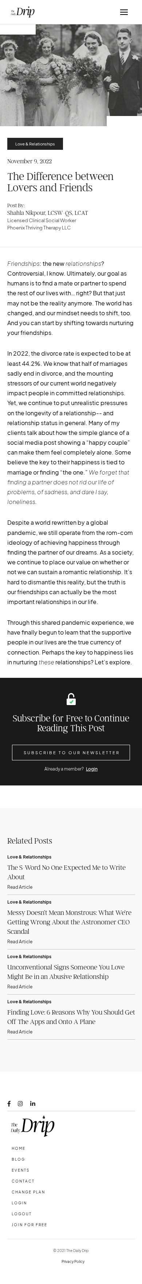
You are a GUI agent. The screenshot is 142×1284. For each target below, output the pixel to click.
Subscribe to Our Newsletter (72, 752)
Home (18, 1148)
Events (20, 1170)
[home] (21, 12)
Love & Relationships (35, 143)
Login (92, 769)
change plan (28, 1192)
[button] (124, 12)
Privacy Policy (73, 1261)
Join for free (29, 1225)
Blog (18, 1159)
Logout (22, 1214)
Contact (23, 1181)
